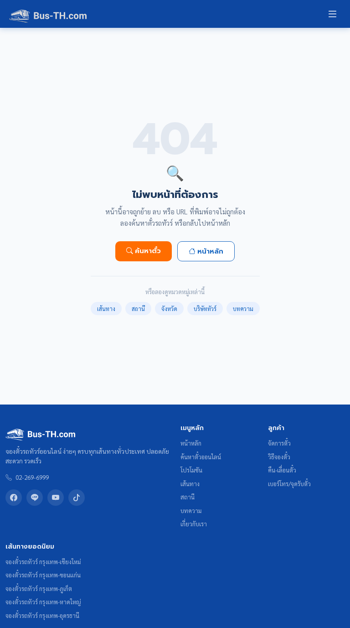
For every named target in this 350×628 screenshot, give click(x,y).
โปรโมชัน (191, 470)
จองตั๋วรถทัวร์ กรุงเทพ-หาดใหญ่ (43, 602)
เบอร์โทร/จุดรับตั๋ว (289, 484)
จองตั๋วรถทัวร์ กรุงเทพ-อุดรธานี (42, 615)
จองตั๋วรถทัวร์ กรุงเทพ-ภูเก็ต (38, 588)
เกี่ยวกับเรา (193, 524)
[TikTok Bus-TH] (76, 497)
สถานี (138, 308)
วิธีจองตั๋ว (279, 457)
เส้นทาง (106, 308)
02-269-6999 (32, 477)
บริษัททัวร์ (205, 308)
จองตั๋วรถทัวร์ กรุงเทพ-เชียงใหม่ (43, 562)
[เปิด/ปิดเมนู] (332, 14)
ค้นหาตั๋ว (148, 251)
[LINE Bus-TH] (34, 497)
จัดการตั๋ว (279, 443)
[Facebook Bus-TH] (13, 497)
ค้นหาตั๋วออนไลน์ (200, 457)
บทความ (243, 308)
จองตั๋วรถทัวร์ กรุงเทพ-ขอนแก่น (43, 575)
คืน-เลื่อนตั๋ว (282, 470)
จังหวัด (169, 308)
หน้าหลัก (210, 251)
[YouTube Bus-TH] (55, 497)
